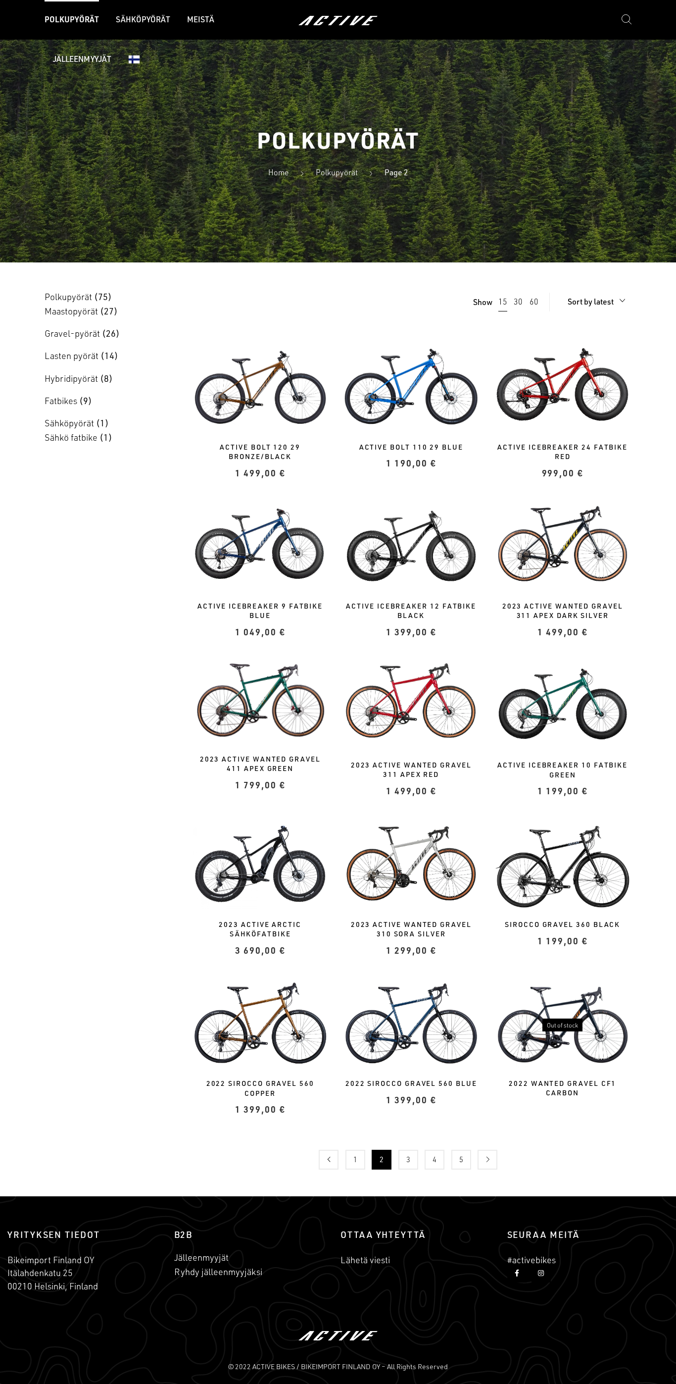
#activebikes (531, 1259)
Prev (328, 1160)
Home (278, 172)
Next (487, 1160)
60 (534, 302)
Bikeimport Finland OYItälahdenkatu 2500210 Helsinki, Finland (52, 1272)
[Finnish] (134, 59)
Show (482, 302)
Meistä (200, 19)
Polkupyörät (72, 19)
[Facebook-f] (517, 1272)
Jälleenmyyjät (82, 59)
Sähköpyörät (143, 19)
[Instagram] (541, 1272)
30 (518, 302)
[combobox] (596, 302)
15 (502, 302)
